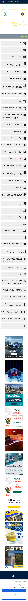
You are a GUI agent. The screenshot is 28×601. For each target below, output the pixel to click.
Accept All (14, 590)
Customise (14, 594)
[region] (14, 590)
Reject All (14, 598)
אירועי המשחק (24, 36)
